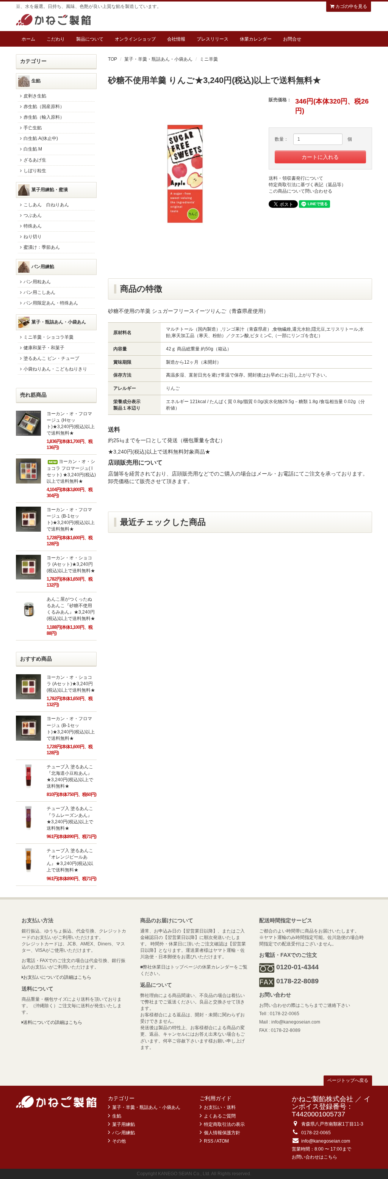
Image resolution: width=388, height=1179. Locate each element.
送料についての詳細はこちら (52, 1022)
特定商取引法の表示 (224, 1124)
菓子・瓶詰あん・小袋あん (58, 322)
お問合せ (292, 39)
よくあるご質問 (220, 1116)
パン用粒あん (37, 281)
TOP (112, 59)
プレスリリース (212, 39)
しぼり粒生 (34, 170)
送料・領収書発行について (296, 178)
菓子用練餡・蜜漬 (49, 189)
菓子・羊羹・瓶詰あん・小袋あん (158, 59)
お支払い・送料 (220, 1107)
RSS (208, 1141)
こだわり (56, 39)
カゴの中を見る (350, 6)
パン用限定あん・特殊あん (50, 303)
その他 (119, 1141)
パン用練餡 (42, 266)
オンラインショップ (135, 39)
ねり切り (32, 236)
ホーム (28, 39)
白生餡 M (32, 149)
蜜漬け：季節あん (41, 247)
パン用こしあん (39, 292)
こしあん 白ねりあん (46, 204)
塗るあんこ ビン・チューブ (51, 358)
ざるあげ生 (34, 160)
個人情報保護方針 (222, 1132)
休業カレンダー (256, 39)
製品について (89, 39)
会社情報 (176, 39)
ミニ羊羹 (209, 59)
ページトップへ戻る (347, 1080)
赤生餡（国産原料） (43, 106)
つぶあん (32, 215)
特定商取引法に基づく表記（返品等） (307, 184)
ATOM (222, 1141)
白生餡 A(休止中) (40, 138)
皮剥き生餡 (34, 96)
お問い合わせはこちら (314, 1157)
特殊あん (32, 226)
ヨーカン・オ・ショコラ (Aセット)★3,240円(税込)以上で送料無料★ (71, 564)
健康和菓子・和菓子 (43, 347)
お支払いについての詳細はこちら (57, 977)
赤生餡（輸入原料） (43, 117)
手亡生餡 (32, 127)
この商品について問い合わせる (300, 191)
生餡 (36, 80)
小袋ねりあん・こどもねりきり (55, 369)
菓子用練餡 (123, 1124)
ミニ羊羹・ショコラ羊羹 (48, 337)
